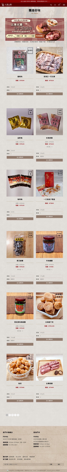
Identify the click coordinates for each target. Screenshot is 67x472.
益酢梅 (20, 138)
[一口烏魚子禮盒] (49, 183)
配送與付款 (12, 459)
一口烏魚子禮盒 (49, 199)
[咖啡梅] (20, 183)
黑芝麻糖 (20, 261)
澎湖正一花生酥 (49, 76)
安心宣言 (18, 456)
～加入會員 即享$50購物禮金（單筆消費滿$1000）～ (35, 1)
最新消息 (25, 456)
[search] (51, 5)
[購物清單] (59, 4)
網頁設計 (58, 470)
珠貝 (20, 383)
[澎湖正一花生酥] (49, 60)
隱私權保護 (27, 459)
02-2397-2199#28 (45, 446)
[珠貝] (20, 367)
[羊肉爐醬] (49, 244)
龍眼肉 (20, 76)
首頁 (32, 13)
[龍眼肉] (20, 60)
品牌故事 (11, 456)
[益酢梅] (20, 121)
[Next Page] (15, 415)
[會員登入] (55, 4)
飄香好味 (36, 13)
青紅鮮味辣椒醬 (20, 322)
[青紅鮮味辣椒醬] (20, 305)
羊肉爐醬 (49, 261)
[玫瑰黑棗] (49, 121)
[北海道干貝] (49, 305)
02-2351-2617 (13, 445)
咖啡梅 (20, 199)
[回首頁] (6, 4)
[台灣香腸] (49, 367)
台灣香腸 (49, 383)
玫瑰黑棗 (49, 138)
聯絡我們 (32, 456)
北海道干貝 (49, 322)
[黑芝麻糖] (20, 244)
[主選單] (64, 5)
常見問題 (19, 459)
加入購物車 (20, 93)
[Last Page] (18, 415)
